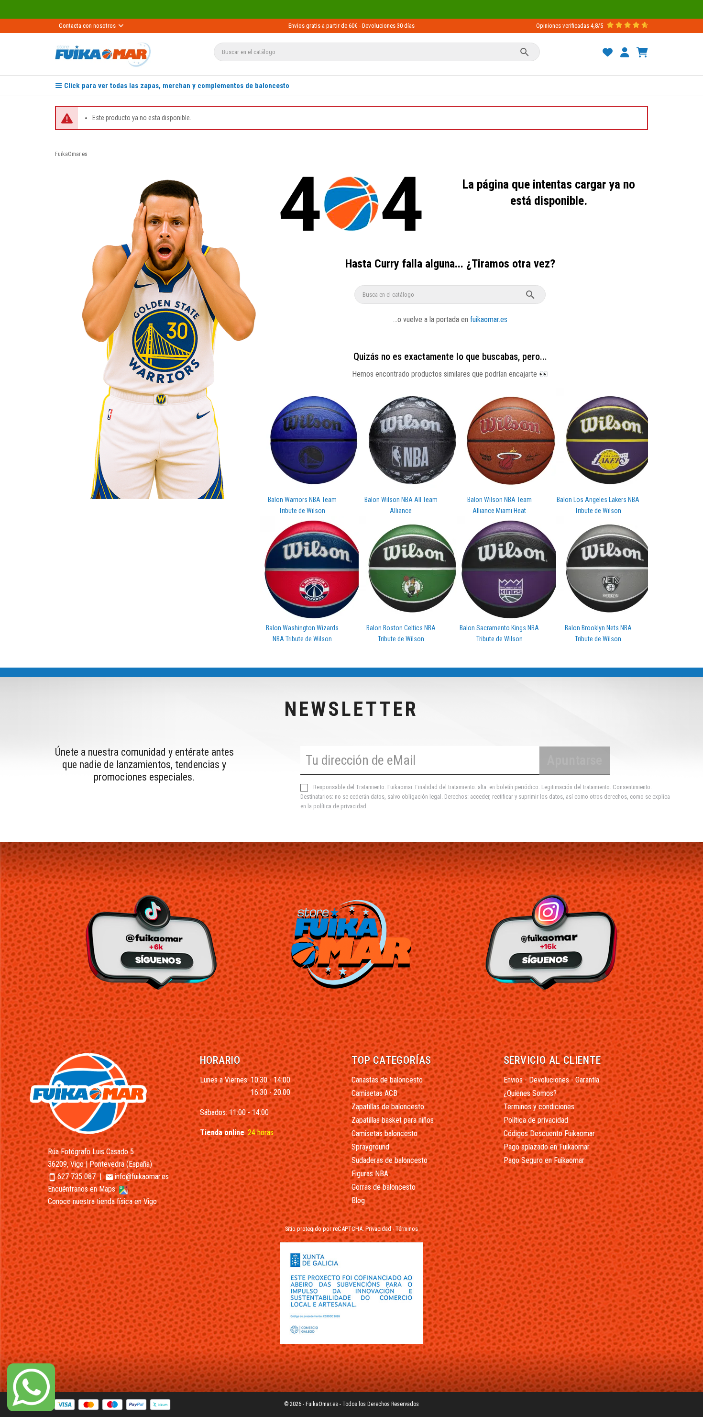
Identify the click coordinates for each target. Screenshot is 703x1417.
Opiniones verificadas (562, 25)
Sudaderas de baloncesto (390, 1160)
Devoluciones (378, 25)
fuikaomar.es (488, 319)
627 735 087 (76, 1176)
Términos (406, 1228)
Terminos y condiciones (539, 1106)
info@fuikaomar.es (142, 1176)
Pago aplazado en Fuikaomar (547, 1146)
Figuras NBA (370, 1173)
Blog (358, 1200)
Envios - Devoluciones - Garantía (551, 1079)
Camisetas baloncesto (384, 1133)
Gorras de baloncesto (384, 1187)
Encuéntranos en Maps (82, 1189)
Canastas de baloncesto (387, 1079)
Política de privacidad (536, 1120)
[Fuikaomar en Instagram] (554, 941)
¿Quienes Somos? (530, 1093)
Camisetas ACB (374, 1093)
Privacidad (378, 1228)
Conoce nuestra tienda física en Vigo (102, 1201)
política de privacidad (339, 806)
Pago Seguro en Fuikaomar (544, 1160)
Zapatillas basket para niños (393, 1120)
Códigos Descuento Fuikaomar (549, 1133)
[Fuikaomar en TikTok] (149, 941)
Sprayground (370, 1146)
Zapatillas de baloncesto (388, 1106)
